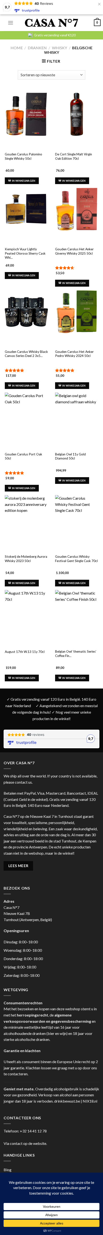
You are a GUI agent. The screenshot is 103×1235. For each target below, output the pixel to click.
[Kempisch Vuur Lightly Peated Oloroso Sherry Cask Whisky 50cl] (26, 209)
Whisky (59, 47)
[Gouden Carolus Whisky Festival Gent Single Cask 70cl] (76, 516)
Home (17, 47)
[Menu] (10, 22)
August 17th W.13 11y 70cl (25, 652)
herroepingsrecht (32, 1015)
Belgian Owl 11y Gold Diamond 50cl (70, 456)
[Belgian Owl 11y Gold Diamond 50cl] (76, 414)
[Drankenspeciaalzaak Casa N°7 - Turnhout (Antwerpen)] (51, 23)
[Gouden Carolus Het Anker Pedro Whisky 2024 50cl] (76, 311)
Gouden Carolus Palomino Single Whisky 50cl (23, 156)
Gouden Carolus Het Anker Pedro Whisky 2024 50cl (74, 354)
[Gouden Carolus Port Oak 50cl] (26, 414)
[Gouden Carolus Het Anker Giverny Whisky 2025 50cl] (76, 209)
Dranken (37, 47)
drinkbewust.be (67, 1101)
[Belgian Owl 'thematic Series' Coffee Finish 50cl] (76, 611)
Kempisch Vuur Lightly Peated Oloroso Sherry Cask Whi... (25, 253)
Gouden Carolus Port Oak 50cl (23, 456)
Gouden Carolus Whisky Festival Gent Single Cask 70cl (76, 559)
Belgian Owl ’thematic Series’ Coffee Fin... (75, 654)
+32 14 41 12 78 (33, 1131)
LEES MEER (18, 865)
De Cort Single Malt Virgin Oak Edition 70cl (73, 156)
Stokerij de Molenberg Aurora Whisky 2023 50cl (26, 559)
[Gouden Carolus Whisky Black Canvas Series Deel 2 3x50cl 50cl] (26, 311)
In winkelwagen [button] (23, 180)
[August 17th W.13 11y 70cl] (26, 611)
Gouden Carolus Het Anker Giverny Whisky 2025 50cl (74, 251)
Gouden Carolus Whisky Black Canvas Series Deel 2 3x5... (26, 354)
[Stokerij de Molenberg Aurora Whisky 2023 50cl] (26, 516)
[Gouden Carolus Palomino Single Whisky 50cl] (26, 114)
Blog (7, 1169)
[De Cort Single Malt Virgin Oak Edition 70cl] (76, 114)
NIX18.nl (90, 1101)
